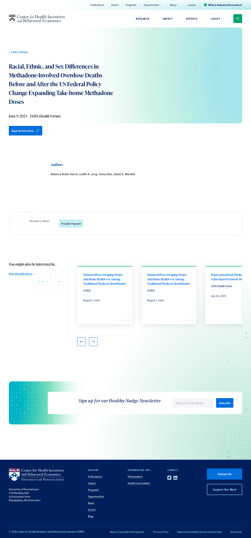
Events (115, 5)
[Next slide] (93, 341)
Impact (168, 18)
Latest (215, 18)
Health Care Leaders (139, 483)
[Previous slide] (81, 341)
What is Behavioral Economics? (225, 5)
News (91, 503)
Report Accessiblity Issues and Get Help (199, 532)
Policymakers (135, 476)
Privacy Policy (160, 532)
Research (142, 18)
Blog (90, 516)
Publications (97, 5)
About (173, 5)
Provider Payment (71, 223)
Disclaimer (236, 532)
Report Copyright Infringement (127, 532)
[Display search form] (237, 18)
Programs (131, 5)
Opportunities (151, 5)
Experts (192, 18)
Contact (192, 5)
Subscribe (224, 403)
